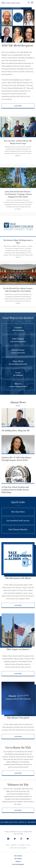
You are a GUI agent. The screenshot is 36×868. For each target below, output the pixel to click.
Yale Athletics (18, 858)
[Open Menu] (32, 2)
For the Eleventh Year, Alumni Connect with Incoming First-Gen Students (18, 289)
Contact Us (22, 822)
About (7, 845)
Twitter (15, 839)
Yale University (18, 855)
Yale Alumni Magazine (18, 864)
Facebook (8, 839)
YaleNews (18, 861)
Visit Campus (4, 822)
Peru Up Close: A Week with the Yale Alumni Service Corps (18, 142)
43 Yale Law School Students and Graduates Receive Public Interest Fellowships (15, 489)
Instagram (21, 839)
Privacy (28, 845)
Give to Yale (13, 822)
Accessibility (21, 845)
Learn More (24, 106)
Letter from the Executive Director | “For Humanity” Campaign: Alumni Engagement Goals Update (18, 194)
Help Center (14, 845)
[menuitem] (8, 839)
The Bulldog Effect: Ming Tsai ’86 (15, 430)
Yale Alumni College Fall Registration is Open (18, 241)
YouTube (28, 839)
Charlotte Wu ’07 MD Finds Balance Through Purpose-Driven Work (16, 458)
